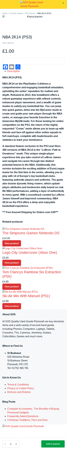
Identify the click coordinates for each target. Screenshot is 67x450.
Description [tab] (13, 71)
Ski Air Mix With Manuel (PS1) (26, 296)
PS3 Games (30, 13)
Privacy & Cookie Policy (20, 388)
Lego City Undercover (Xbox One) (29, 253)
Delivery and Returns (19, 392)
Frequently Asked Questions (22, 416)
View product (12, 243)
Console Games (16, 13)
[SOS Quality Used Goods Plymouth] (33, 4)
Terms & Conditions (18, 384)
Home (4, 13)
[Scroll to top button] (62, 437)
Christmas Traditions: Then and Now (27, 420)
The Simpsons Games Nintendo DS (30, 233)
